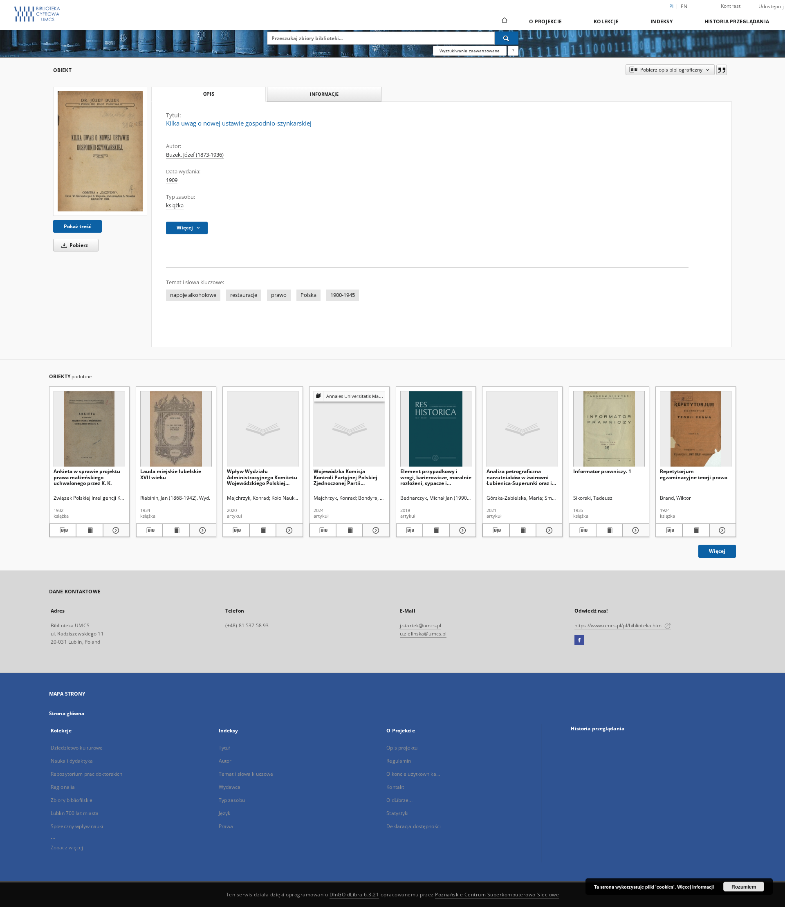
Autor (225, 760)
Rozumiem (743, 886)
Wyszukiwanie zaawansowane (470, 51)
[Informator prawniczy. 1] (609, 429)
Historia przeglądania (736, 21)
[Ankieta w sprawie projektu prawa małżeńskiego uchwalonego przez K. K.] (89, 429)
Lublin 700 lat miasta (75, 813)
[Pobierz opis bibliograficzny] (63, 530)
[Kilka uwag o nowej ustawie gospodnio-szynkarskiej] (100, 151)
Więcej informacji (695, 887)
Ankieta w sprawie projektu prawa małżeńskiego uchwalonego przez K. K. (87, 477)
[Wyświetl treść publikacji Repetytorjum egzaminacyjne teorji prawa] (696, 530)
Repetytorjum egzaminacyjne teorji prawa (693, 474)
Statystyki (397, 813)
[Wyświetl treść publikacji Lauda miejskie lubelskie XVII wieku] (176, 530)
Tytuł (224, 747)
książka (175, 205)
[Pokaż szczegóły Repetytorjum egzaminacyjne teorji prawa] (721, 530)
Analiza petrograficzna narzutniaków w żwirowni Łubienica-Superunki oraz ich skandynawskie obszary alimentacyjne (522, 477)
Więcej (717, 551)
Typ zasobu (232, 800)
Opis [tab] (208, 94)
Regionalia (63, 787)
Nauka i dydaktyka (72, 760)
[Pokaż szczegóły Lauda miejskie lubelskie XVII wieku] (201, 530)
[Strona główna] (504, 21)
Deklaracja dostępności (413, 826)
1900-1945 (342, 295)
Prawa (226, 826)
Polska (308, 295)
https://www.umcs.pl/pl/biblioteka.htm (618, 625)
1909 (171, 180)
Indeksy (661, 21)
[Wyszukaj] (506, 38)
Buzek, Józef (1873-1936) (195, 154)
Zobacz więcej (67, 847)
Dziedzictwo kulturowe (77, 747)
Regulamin (398, 760)
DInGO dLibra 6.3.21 (354, 894)
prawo (279, 295)
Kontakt (395, 787)
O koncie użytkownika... (413, 773)
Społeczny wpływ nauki (77, 826)
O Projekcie (545, 21)
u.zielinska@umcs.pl (423, 633)
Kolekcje (606, 21)
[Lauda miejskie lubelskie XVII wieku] (176, 429)
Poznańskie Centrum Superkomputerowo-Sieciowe (497, 894)
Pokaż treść (77, 226)
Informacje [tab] (324, 94)
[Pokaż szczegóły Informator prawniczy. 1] (635, 530)
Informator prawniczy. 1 (602, 471)
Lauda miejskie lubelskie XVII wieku (170, 474)
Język (225, 813)
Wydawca (230, 787)
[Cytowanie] (721, 70)
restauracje (243, 295)
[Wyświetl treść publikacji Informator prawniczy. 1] (609, 530)
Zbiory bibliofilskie (71, 800)
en (684, 6)
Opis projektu (401, 747)
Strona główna (67, 713)
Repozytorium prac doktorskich (86, 773)
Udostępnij (771, 6)
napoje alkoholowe (193, 295)
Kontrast (731, 5)
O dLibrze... (399, 800)
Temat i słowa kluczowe (246, 773)
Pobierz (78, 245)
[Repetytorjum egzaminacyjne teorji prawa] (695, 429)
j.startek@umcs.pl (420, 625)
